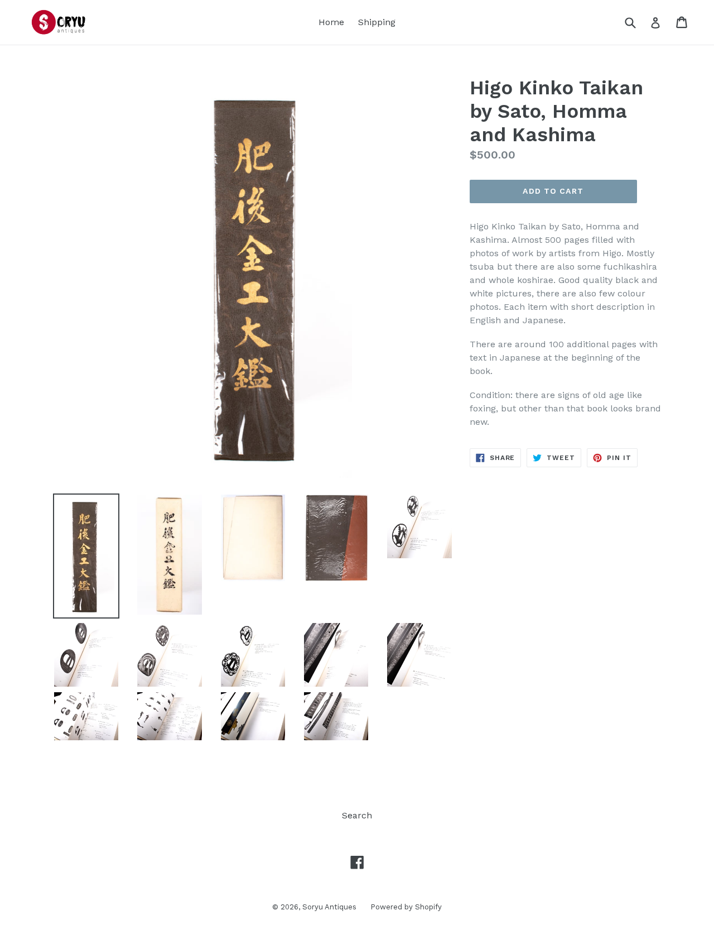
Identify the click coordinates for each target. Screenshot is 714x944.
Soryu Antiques (329, 907)
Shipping (376, 22)
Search (357, 815)
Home (331, 22)
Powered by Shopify (406, 907)
